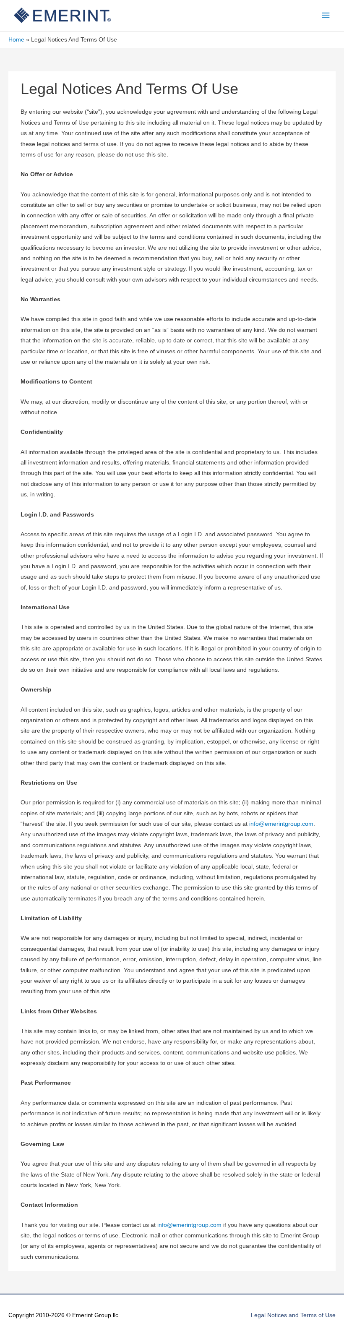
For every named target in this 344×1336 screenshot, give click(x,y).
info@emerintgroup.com (281, 824)
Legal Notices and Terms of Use (293, 1315)
